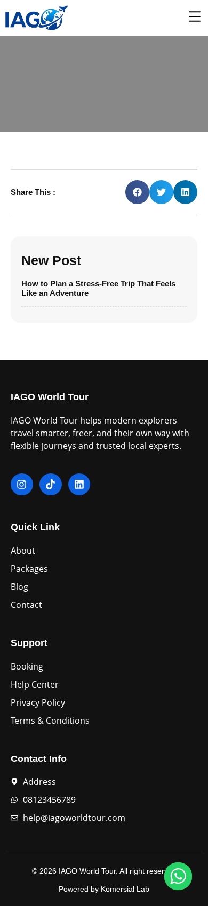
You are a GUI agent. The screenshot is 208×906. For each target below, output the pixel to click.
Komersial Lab (125, 889)
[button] (137, 192)
